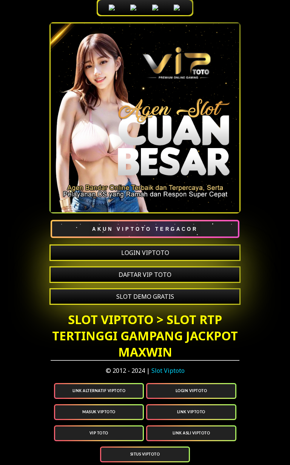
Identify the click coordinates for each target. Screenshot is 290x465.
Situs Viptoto (145, 454)
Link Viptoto (191, 412)
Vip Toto (98, 433)
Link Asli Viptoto (191, 433)
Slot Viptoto (168, 370)
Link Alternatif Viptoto (99, 391)
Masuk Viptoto (99, 412)
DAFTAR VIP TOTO (145, 274)
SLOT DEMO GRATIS (145, 296)
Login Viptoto (191, 391)
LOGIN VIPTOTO (145, 253)
